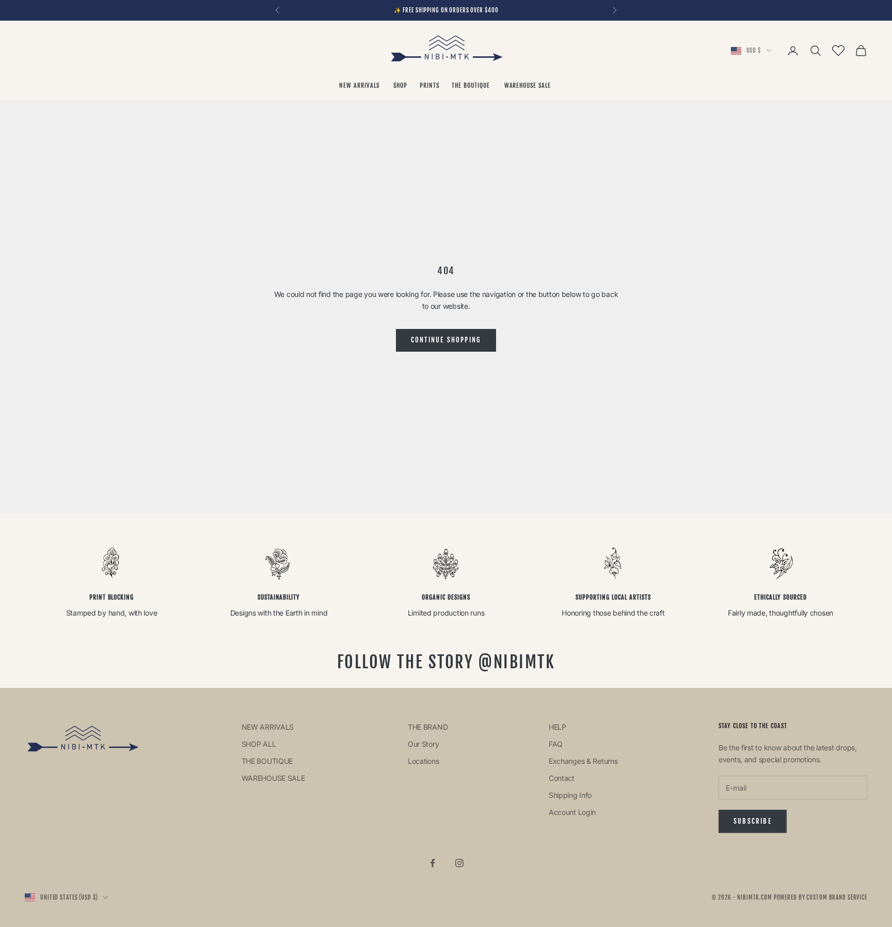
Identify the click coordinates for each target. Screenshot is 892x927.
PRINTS (429, 85)
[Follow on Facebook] (432, 863)
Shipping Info (570, 795)
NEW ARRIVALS (360, 85)
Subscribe (753, 821)
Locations (423, 761)
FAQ (556, 744)
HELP (557, 726)
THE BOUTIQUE (471, 85)
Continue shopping (446, 340)
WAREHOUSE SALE (528, 85)
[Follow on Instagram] (459, 863)
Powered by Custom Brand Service (820, 897)
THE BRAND (428, 726)
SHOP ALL (259, 744)
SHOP (400, 85)
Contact (562, 778)
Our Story (423, 744)
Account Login (572, 812)
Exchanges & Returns (583, 761)
